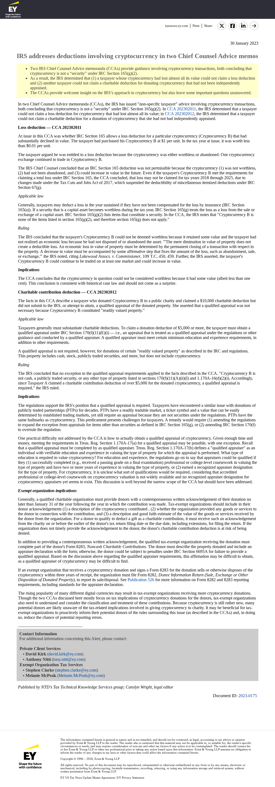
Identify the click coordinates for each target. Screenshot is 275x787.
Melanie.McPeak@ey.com (81, 675)
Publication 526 (141, 579)
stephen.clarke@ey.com (76, 670)
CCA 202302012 (179, 113)
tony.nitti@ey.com (68, 659)
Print (196, 26)
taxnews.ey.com (176, 26)
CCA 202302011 (181, 109)
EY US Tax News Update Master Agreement (87, 777)
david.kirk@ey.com (65, 654)
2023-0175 (247, 695)
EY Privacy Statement (130, 777)
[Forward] (254, 26)
